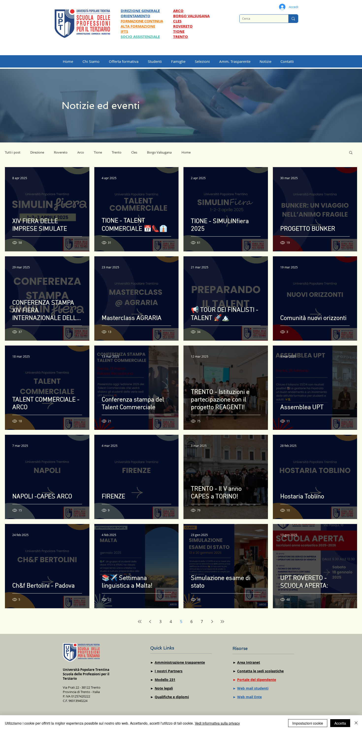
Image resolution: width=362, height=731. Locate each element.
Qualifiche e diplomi (172, 697)
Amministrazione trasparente (180, 662)
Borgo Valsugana (159, 152)
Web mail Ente (249, 697)
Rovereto (60, 152)
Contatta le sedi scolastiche (260, 671)
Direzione (37, 152)
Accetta (340, 723)
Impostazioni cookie (307, 723)
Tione (98, 152)
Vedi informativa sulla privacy (217, 723)
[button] (204, 61)
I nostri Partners (168, 671)
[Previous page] (150, 621)
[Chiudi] (356, 723)
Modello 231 (165, 679)
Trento (116, 152)
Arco (80, 152)
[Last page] (222, 621)
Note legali (164, 688)
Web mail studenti (252, 688)
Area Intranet (248, 662)
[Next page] (212, 621)
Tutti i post (12, 152)
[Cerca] (293, 19)
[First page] (139, 621)
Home (186, 152)
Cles (134, 152)
